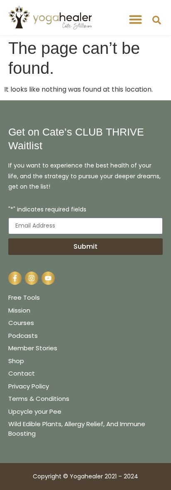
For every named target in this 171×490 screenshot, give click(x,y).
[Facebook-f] (15, 278)
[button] (135, 19)
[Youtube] (48, 278)
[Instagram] (31, 278)
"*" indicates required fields (47, 209)
